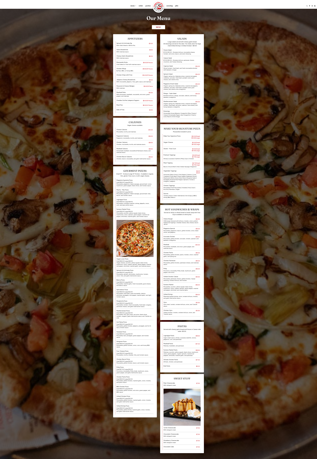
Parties (148, 6)
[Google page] (315, 5)
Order (141, 6)
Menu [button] (132, 6)
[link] (158, 7)
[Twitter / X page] (307, 5)
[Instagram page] (312, 5)
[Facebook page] (309, 5)
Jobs (176, 6)
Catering (169, 6)
